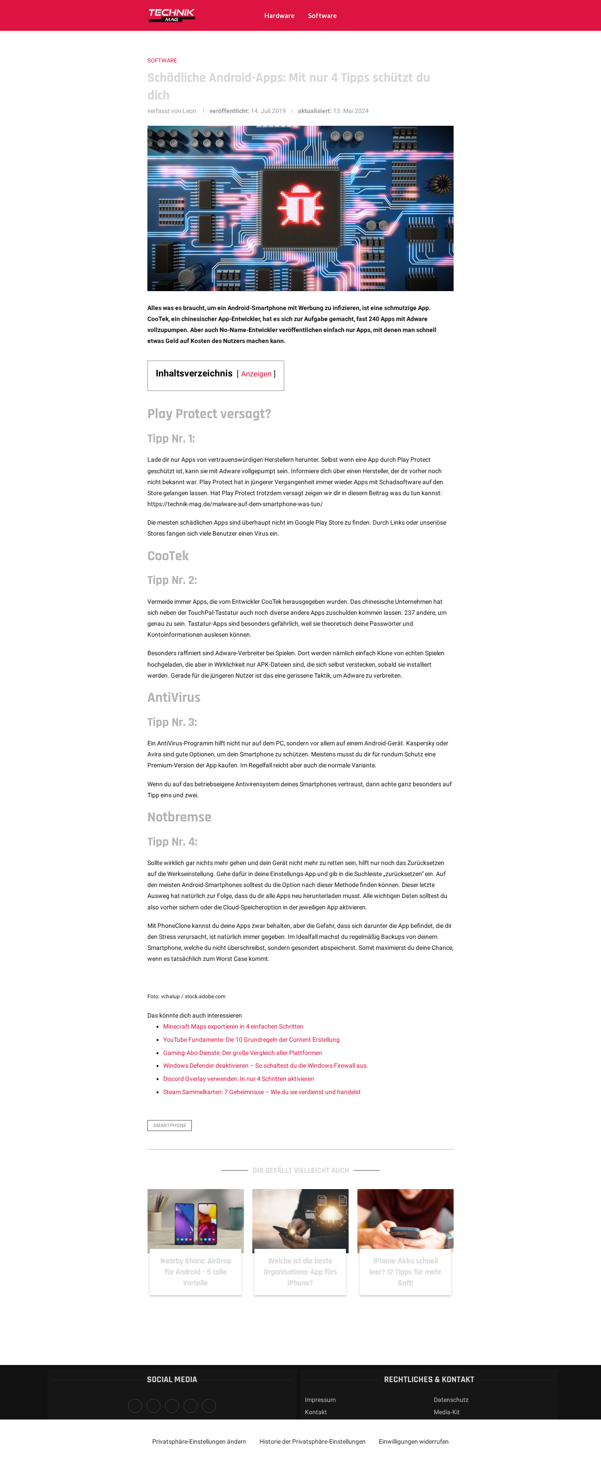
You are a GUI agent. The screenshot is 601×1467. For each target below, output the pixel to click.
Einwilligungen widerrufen (414, 1441)
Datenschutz (451, 1400)
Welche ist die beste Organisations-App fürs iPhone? (300, 1272)
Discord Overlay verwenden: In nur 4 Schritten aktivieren (238, 1078)
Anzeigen (256, 373)
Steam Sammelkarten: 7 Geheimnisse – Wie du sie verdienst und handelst (262, 1091)
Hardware (279, 15)
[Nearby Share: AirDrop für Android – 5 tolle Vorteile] (195, 1221)
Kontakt (316, 1412)
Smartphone (169, 1125)
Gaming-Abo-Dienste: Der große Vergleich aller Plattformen (242, 1052)
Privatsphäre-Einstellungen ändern (199, 1441)
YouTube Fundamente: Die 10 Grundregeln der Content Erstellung (251, 1039)
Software (322, 15)
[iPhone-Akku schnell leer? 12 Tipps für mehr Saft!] (405, 1221)
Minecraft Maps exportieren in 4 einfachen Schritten (233, 1026)
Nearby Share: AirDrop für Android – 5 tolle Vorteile (195, 1272)
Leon (189, 110)
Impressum (320, 1400)
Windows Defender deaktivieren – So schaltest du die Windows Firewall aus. (265, 1065)
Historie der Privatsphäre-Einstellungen (313, 1441)
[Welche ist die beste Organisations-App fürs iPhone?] (301, 1221)
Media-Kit (447, 1412)
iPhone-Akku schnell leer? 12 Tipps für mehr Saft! (406, 1272)
